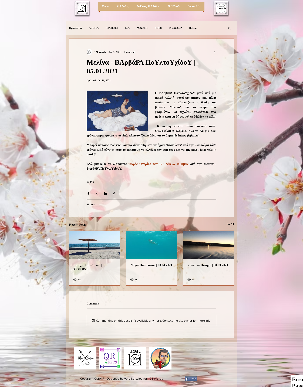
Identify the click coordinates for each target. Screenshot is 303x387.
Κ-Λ (127, 28)
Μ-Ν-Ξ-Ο (142, 28)
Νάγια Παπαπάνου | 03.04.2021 (151, 265)
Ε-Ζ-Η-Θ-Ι (112, 28)
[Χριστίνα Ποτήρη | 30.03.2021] (208, 245)
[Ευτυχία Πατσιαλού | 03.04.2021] (94, 245)
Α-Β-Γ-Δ (94, 28)
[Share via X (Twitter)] (97, 193)
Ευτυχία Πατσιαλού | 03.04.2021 (87, 266)
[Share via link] (114, 193)
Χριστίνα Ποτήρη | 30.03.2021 (207, 265)
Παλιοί (193, 28)
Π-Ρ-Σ (158, 28)
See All (230, 224)
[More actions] (214, 52)
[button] (229, 28)
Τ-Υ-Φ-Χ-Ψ (175, 28)
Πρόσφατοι (75, 28)
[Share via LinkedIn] (105, 193)
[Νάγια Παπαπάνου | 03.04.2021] (151, 245)
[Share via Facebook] (88, 193)
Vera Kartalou (133, 378)
